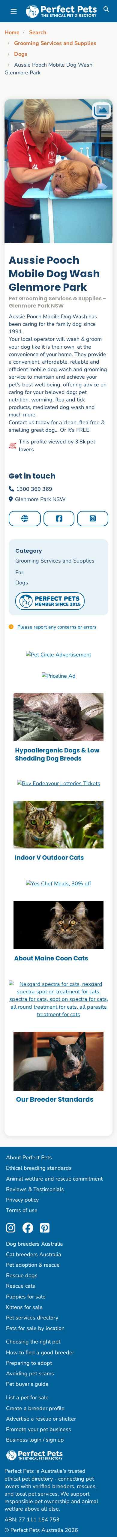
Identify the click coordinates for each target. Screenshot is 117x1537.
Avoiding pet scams (30, 1373)
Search (37, 32)
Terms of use (22, 1210)
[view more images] (58, 171)
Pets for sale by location (35, 1328)
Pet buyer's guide (27, 1384)
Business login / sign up (35, 1439)
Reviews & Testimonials (35, 1189)
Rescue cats (20, 1285)
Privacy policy (22, 1199)
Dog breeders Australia (34, 1243)
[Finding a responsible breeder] (59, 1069)
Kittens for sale (24, 1307)
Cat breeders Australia (33, 1254)
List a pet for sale (27, 1397)
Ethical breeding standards (39, 1168)
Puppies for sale (26, 1296)
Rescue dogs (22, 1275)
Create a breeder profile (35, 1408)
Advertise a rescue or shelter (41, 1418)
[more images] (101, 110)
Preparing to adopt (29, 1363)
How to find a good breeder (40, 1352)
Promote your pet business (38, 1429)
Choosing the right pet (33, 1341)
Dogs (20, 54)
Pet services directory (32, 1317)
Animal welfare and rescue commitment (54, 1178)
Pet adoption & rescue (33, 1264)
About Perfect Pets (29, 1157)
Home (12, 32)
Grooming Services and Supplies (55, 43)
